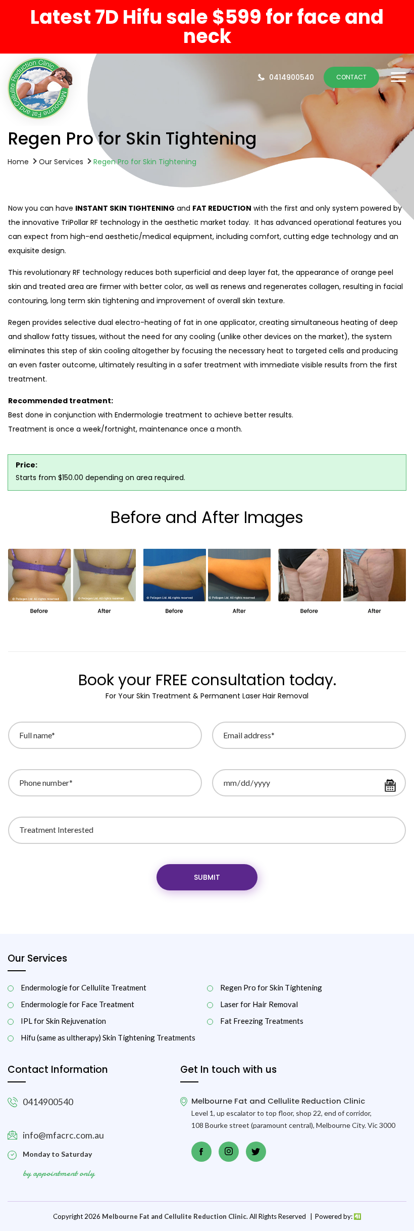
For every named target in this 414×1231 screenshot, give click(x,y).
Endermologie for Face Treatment (77, 1004)
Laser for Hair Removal (259, 1004)
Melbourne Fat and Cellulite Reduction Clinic (174, 1216)
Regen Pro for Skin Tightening (271, 987)
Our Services (61, 161)
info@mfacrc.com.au (63, 1135)
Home (18, 161)
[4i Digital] (357, 1216)
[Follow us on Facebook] (201, 1152)
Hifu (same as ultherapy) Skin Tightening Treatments (108, 1037)
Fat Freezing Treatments (261, 1021)
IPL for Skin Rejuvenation (63, 1021)
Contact (351, 77)
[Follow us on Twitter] (256, 1152)
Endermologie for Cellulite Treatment (83, 987)
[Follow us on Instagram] (229, 1152)
